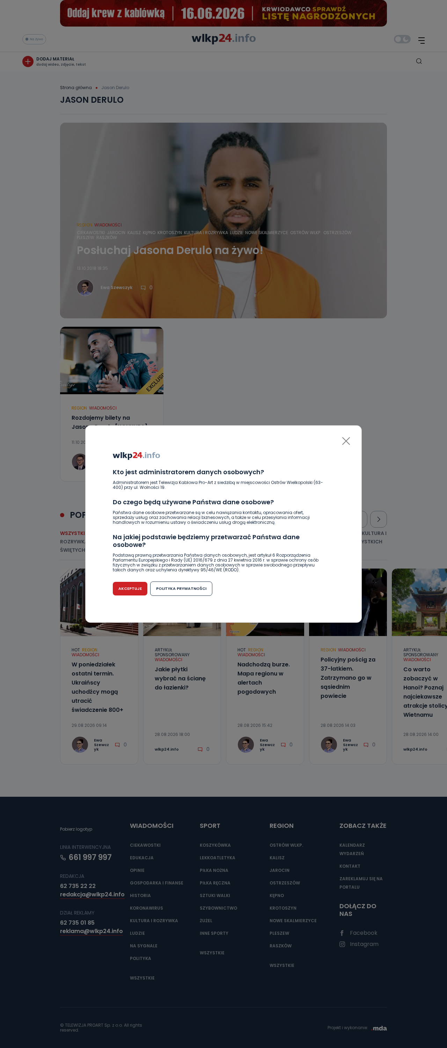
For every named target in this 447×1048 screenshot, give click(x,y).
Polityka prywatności (181, 588)
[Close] (346, 441)
